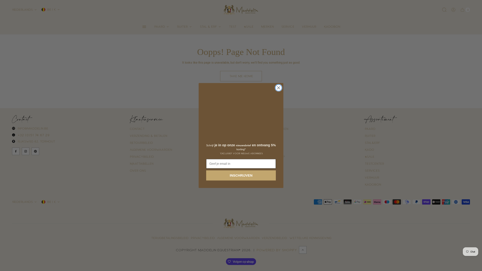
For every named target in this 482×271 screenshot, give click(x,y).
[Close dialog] (278, 87)
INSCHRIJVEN (241, 175)
